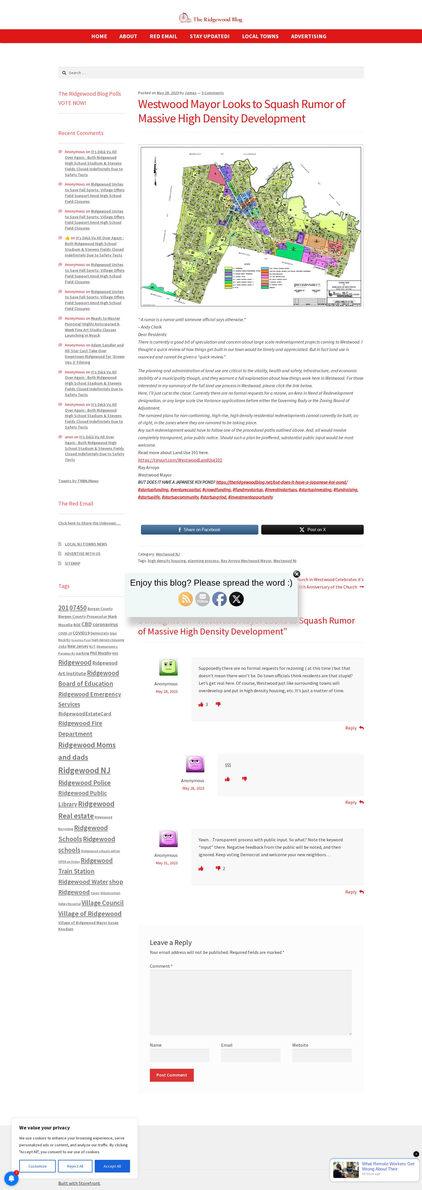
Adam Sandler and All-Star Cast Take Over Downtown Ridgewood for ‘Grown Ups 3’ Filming (95, 353)
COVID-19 (65, 633)
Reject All (75, 1166)
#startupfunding (153, 489)
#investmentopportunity (250, 497)
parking (82, 653)
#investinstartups (281, 489)
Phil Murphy (100, 653)
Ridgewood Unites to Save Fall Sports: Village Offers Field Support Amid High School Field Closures (95, 193)
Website (300, 1045)
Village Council (103, 902)
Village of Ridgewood (90, 913)
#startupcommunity (180, 497)
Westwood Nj (285, 560)
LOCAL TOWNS (260, 36)
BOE (77, 624)
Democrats (99, 633)
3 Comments (213, 92)
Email (227, 1045)
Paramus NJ (66, 653)
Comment (161, 966)
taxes (95, 893)
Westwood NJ (168, 554)
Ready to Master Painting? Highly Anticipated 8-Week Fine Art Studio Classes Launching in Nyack (92, 327)
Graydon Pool (81, 640)
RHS (115, 653)
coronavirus (105, 624)
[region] (74, 1148)
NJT (92, 646)
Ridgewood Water (83, 881)
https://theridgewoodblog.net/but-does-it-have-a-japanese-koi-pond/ (281, 482)
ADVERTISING (308, 36)
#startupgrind (213, 497)
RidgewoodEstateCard (84, 713)
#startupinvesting (315, 489)
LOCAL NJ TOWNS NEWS (86, 544)
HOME (99, 36)
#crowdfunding (216, 489)
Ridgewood (75, 662)
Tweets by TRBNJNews (78, 480)
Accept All (112, 1166)
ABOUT (128, 36)
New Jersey (77, 646)
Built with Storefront (79, 1183)
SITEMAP (72, 563)
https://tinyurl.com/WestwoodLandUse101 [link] (180, 460)
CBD (87, 624)
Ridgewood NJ (84, 770)
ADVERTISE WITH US (82, 553)
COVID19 (81, 633)
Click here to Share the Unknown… (89, 523)
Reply (351, 728)
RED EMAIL (163, 36)
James (191, 92)
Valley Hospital (69, 904)
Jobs (62, 646)
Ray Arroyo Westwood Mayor (246, 560)
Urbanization (110, 893)
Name (156, 1045)
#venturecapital (185, 489)
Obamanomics (107, 646)
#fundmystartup (248, 489)
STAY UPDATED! (210, 36)
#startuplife (149, 497)
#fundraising (345, 489)
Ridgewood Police (84, 782)
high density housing (167, 560)
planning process (203, 560)
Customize (37, 1166)
